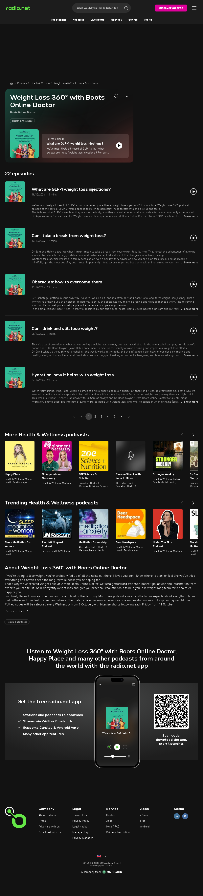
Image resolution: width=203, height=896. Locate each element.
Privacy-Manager (82, 838)
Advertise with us (49, 826)
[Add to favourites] (116, 96)
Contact (111, 815)
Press (42, 821)
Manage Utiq (80, 832)
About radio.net (48, 815)
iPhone (144, 815)
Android (145, 826)
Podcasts (78, 19)
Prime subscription (118, 832)
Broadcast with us (50, 832)
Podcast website (15, 611)
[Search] (126, 8)
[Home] (11, 83)
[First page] (74, 417)
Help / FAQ (112, 826)
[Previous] (182, 433)
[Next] (193, 433)
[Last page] (129, 417)
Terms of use (80, 815)
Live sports (97, 19)
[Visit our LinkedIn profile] (176, 816)
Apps (109, 821)
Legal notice (79, 826)
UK (104, 856)
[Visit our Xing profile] (185, 816)
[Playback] (119, 145)
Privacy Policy (80, 821)
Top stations (58, 19)
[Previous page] (82, 417)
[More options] (126, 96)
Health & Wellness (22, 121)
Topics (148, 19)
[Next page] (121, 417)
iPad (143, 821)
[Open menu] (194, 8)
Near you (116, 19)
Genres (133, 19)
